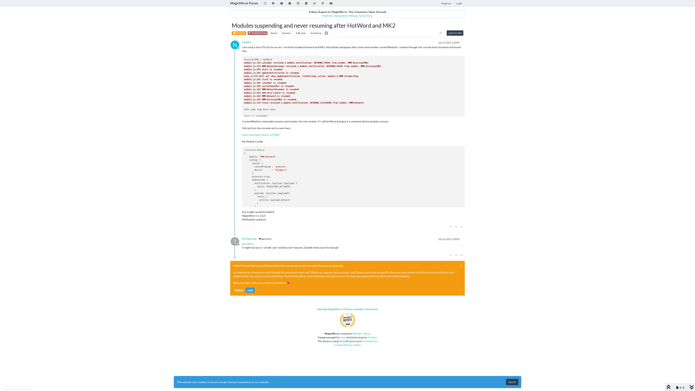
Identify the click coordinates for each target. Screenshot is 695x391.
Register (239, 290)
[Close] (460, 266)
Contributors (370, 341)
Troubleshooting (259, 33)
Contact (339, 344)
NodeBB (344, 341)
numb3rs (246, 42)
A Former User (249, 238)
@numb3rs (266, 238)
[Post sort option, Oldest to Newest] (441, 32)
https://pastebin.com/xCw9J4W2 (261, 134)
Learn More (276, 382)
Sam (342, 337)
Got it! (512, 382)
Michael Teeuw (361, 333)
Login (250, 290)
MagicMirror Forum (244, 3)
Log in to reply (455, 32)
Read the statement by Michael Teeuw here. (347, 15)
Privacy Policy (353, 344)
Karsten (372, 337)
